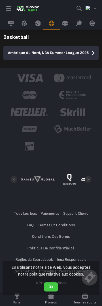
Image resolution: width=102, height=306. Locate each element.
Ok (50, 286)
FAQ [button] (30, 225)
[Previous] (13, 179)
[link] (27, 8)
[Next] (88, 179)
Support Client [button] (75, 213)
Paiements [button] (50, 213)
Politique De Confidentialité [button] (51, 248)
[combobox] (91, 8)
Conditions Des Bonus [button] (51, 236)
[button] (29, 78)
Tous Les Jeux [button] (25, 213)
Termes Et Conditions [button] (56, 225)
